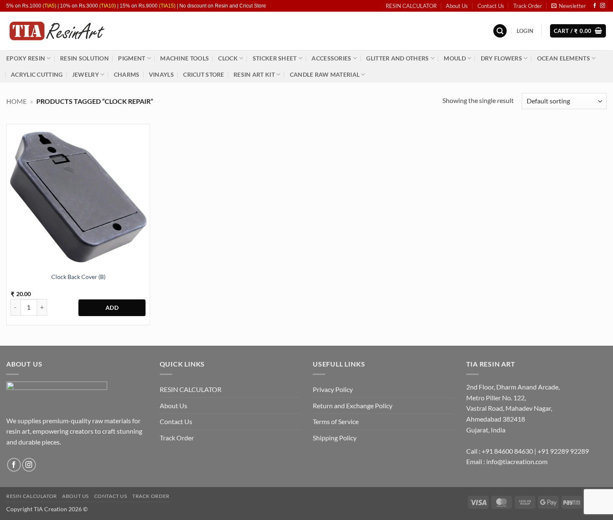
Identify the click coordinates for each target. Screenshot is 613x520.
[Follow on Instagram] (602, 6)
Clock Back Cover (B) (78, 276)
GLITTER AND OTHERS (397, 58)
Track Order (527, 6)
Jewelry (85, 74)
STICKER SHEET (275, 58)
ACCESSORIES (331, 58)
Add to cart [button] (112, 307)
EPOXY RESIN (25, 58)
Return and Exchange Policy (352, 405)
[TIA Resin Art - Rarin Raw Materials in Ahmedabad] (56, 31)
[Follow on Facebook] (594, 6)
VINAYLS (161, 74)
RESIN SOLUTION (84, 58)
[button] (568, 5)
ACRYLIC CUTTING (37, 74)
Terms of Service (336, 421)
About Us (457, 6)
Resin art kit (254, 74)
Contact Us (490, 6)
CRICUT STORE (203, 74)
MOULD (454, 58)
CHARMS (127, 74)
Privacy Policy (333, 389)
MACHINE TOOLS (184, 58)
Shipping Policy (335, 438)
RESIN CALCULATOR (411, 6)
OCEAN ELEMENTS (563, 58)
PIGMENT (131, 58)
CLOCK (227, 58)
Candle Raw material (324, 74)
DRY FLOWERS (501, 58)
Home (16, 101)
